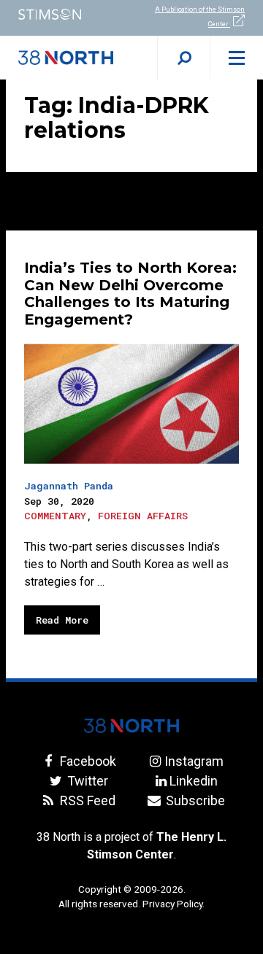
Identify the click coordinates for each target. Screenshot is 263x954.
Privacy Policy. (173, 904)
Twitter (86, 780)
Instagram (193, 761)
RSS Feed (86, 800)
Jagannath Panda (68, 485)
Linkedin (193, 780)
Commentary (55, 515)
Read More (62, 620)
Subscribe (193, 800)
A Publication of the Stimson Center (200, 17)
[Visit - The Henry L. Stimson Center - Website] (65, 14)
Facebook (86, 761)
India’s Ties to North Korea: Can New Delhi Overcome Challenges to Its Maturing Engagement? (130, 293)
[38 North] (131, 725)
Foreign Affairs (143, 515)
